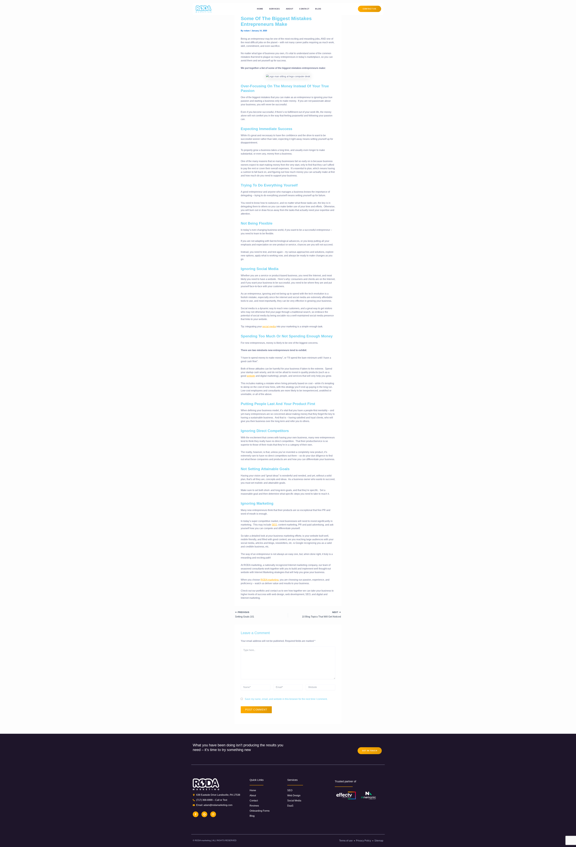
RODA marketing (270, 579)
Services (274, 9)
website (251, 376)
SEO (274, 524)
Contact (304, 9)
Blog (318, 9)
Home (260, 9)
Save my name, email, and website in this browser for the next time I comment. (286, 699)
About (289, 9)
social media (269, 326)
